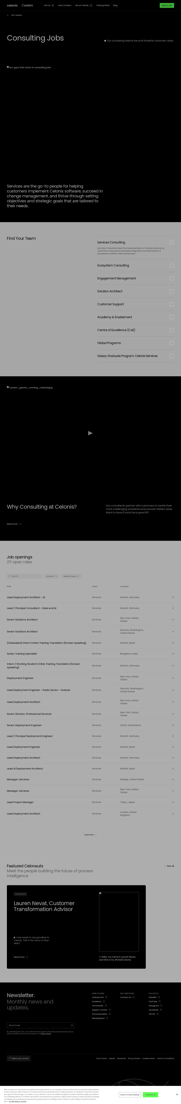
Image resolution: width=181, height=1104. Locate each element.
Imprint (23, 1101)
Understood (150, 1095)
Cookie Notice (14, 1101)
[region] (90, 1095)
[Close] (177, 1094)
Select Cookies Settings (129, 1095)
